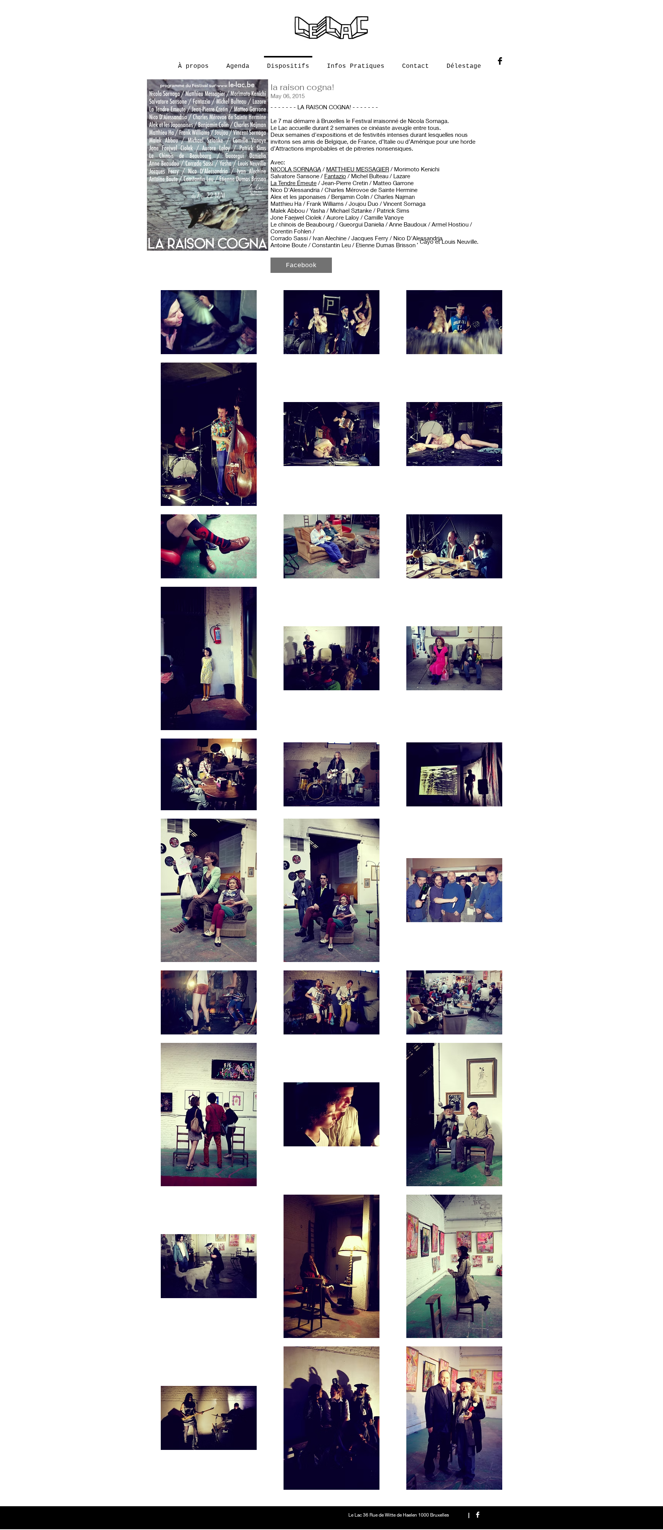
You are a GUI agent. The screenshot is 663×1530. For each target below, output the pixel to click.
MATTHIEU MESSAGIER (357, 169)
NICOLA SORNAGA (295, 169)
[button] (301, 265)
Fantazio (335, 175)
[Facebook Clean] (478, 1515)
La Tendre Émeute (293, 182)
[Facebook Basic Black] (500, 61)
